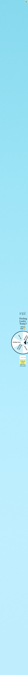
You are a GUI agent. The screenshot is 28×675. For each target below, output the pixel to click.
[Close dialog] (26, 2)
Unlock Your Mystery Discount (23, 362)
